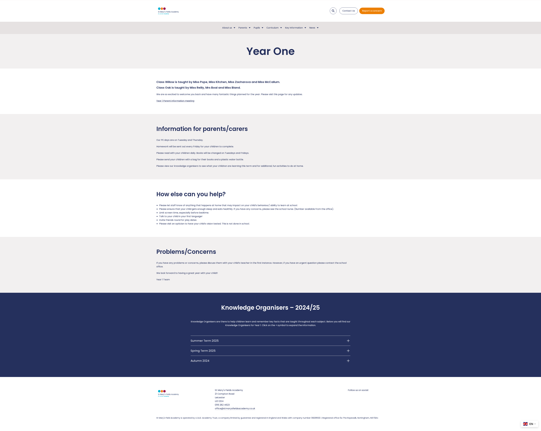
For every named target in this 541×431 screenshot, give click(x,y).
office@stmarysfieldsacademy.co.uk (235, 408)
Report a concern (372, 10)
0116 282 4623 (222, 404)
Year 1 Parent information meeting (175, 100)
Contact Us (348, 10)
